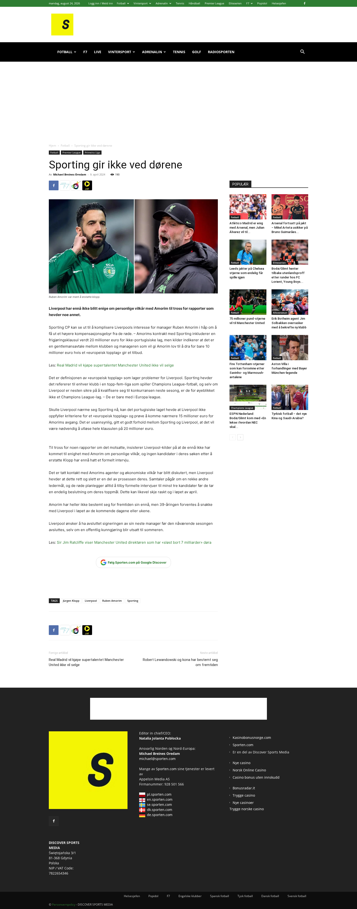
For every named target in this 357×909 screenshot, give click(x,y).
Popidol (262, 3)
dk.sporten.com (159, 809)
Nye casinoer (243, 802)
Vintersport (141, 3)
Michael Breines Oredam (69, 174)
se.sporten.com (159, 804)
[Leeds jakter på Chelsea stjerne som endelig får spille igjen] (248, 252)
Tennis (180, 3)
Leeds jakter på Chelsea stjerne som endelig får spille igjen (247, 273)
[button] (302, 52)
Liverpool (91, 600)
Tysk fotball (245, 896)
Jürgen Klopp (71, 600)
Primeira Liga (92, 152)
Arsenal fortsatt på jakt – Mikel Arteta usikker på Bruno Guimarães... (290, 227)
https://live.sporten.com (87, 185)
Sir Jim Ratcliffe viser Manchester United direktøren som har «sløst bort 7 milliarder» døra (134, 542)
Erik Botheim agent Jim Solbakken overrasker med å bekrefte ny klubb (289, 323)
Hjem (52, 145)
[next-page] (240, 437)
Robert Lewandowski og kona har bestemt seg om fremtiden (180, 662)
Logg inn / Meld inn (100, 3)
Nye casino (241, 762)
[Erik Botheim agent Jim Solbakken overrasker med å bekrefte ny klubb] (290, 302)
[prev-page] (233, 437)
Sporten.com (167, 769)
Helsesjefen (279, 3)
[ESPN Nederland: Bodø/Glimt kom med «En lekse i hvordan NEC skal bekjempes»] (248, 397)
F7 (247, 3)
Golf (196, 52)
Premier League (214, 3)
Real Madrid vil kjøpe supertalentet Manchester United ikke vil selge (115, 365)
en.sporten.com (159, 799)
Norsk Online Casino (249, 770)
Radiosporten (221, 52)
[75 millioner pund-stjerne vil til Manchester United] (248, 302)
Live (97, 52)
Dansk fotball (270, 896)
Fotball (121, 3)
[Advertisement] (178, 97)
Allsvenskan (280, 312)
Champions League (242, 407)
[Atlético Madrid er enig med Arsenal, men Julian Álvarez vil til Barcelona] (248, 206)
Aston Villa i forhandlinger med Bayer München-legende (289, 368)
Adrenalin (162, 3)
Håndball (194, 3)
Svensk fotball (297, 896)
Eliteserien (235, 3)
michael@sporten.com (157, 758)
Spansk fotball (219, 896)
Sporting (132, 600)
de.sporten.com (159, 814)
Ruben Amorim (112, 600)
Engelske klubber (190, 896)
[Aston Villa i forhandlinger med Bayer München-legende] (290, 347)
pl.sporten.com (159, 794)
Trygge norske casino (247, 809)
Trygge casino (244, 795)
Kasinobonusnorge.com (252, 737)
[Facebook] (304, 3)
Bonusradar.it (244, 788)
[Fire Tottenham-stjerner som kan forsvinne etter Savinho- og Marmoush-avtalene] (248, 347)
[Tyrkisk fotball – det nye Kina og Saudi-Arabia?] (290, 397)
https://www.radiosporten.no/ (76, 185)
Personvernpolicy (63, 904)
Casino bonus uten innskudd (256, 777)
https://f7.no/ (65, 185)
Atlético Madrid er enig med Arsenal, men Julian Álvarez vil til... (247, 227)
